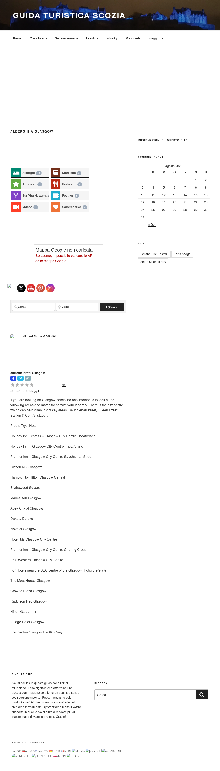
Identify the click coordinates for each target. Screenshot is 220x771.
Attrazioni (31, 184)
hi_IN (68, 751)
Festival (70, 195)
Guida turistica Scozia (69, 15)
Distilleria (71, 172)
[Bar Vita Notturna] (16, 195)
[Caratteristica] (55, 207)
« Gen (152, 224)
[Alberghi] (16, 173)
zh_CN (62, 756)
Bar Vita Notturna (35, 195)
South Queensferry (153, 262)
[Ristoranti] (55, 184)
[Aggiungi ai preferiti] (64, 385)
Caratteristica (74, 207)
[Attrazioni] (16, 184)
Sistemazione (65, 38)
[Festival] (55, 195)
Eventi (90, 38)
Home (17, 38)
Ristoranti (133, 38)
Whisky (112, 38)
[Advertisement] (110, 78)
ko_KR (96, 751)
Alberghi (31, 172)
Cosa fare (37, 38)
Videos (29, 207)
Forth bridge (182, 254)
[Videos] (16, 207)
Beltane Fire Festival (154, 254)
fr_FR (56, 751)
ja (84, 751)
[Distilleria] (55, 173)
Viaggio (154, 38)
